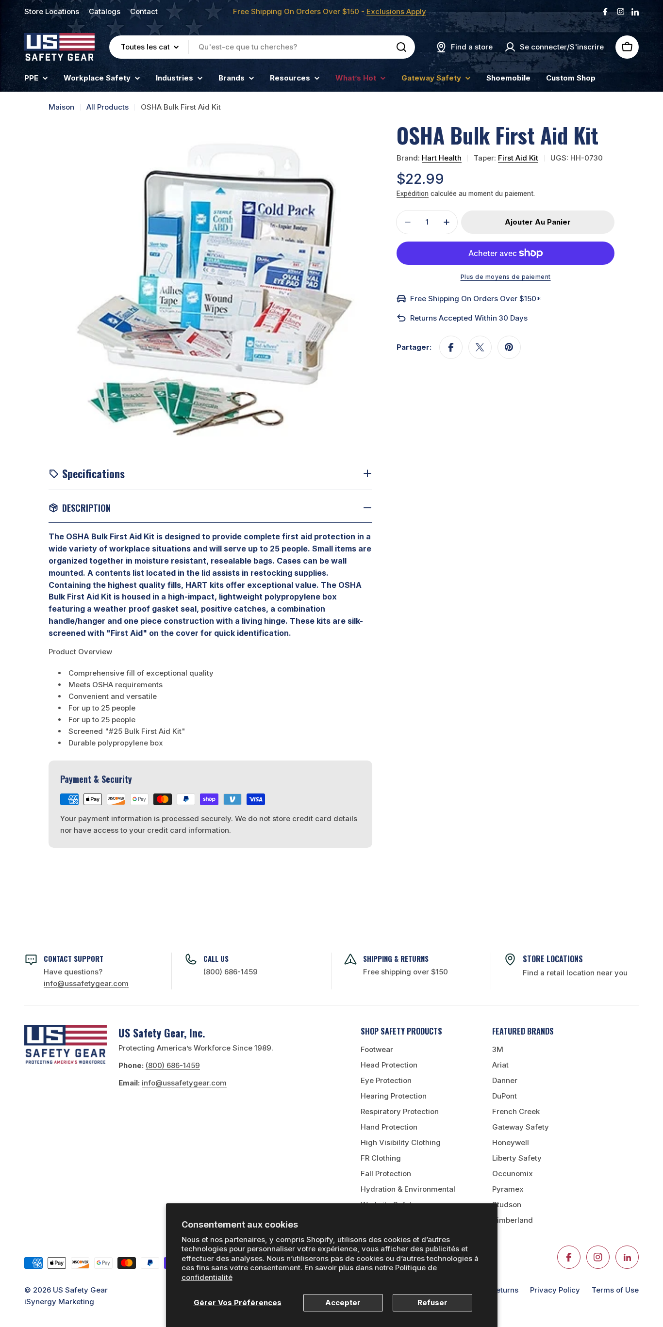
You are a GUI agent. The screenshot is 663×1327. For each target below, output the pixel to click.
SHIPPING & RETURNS (396, 958)
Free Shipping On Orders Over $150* (475, 298)
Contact (144, 11)
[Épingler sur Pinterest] (509, 347)
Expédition (413, 193)
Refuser (432, 1302)
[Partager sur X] (480, 347)
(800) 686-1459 (230, 971)
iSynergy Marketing (59, 1301)
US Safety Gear (80, 1290)
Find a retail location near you (575, 972)
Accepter (343, 1302)
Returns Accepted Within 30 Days (469, 318)
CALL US (216, 958)
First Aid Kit (518, 157)
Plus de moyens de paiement (506, 276)
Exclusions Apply (396, 11)
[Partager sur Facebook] (451, 347)
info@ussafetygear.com (184, 1082)
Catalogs (104, 11)
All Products (107, 107)
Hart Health (442, 157)
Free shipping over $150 (405, 971)
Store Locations (51, 11)
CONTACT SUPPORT (73, 958)
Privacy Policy (555, 1290)
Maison (61, 107)
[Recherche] (401, 47)
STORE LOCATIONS (553, 959)
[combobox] (262, 47)
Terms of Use (615, 1290)
